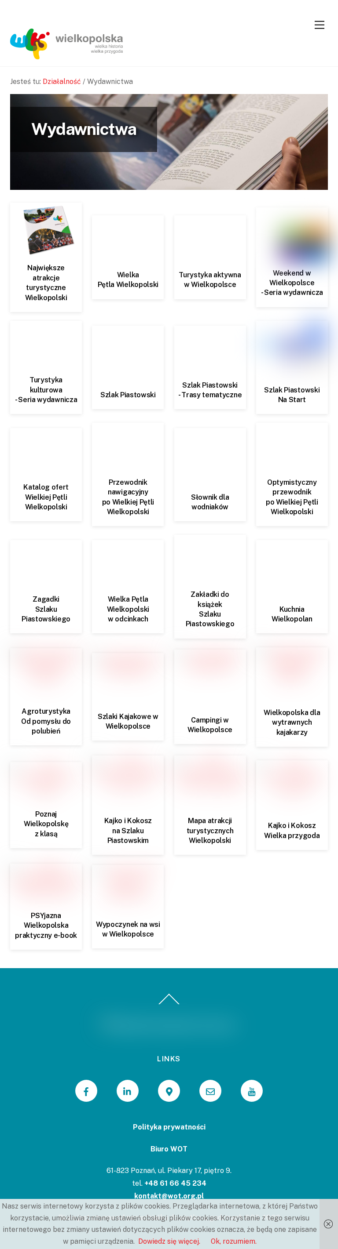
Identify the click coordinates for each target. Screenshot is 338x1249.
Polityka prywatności (169, 1127)
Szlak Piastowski (128, 395)
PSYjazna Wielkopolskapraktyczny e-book (46, 925)
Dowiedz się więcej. (169, 1241)
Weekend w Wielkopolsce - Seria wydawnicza (292, 283)
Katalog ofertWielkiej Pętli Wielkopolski (46, 497)
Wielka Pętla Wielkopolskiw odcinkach (128, 609)
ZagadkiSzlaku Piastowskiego (46, 609)
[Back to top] (169, 1004)
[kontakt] (210, 1091)
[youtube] (252, 1091)
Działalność (62, 81)
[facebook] (86, 1091)
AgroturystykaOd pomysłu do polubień (46, 721)
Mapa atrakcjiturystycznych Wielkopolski (210, 831)
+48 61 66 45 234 (175, 1183)
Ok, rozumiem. (234, 1241)
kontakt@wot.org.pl (169, 1196)
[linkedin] (128, 1091)
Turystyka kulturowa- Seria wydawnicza (46, 390)
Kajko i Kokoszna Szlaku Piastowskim (128, 831)
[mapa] (169, 1091)
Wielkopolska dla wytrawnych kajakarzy (292, 722)
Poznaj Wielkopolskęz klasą (46, 824)
